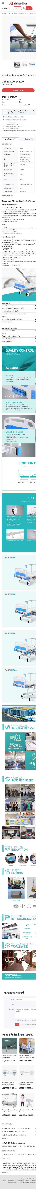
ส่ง (17, 1025)
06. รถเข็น (22, 1132)
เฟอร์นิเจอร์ (10, 13)
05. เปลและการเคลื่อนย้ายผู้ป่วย (11, 1132)
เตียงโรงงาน (20, 1154)
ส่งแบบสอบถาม (18, 90)
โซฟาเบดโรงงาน (8, 1154)
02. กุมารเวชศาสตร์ (24, 1128)
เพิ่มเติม (4, 1172)
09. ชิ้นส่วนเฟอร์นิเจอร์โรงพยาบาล (12, 1135)
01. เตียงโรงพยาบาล (7, 1128)
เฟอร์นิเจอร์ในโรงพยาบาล (21, 13)
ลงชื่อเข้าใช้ (6, 130)
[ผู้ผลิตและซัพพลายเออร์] (18, 3)
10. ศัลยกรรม (22, 1135)
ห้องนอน (5, 1159)
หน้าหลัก (4, 13)
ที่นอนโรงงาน (32, 1154)
